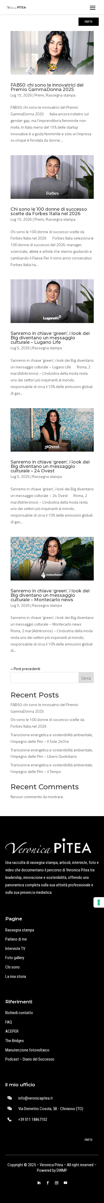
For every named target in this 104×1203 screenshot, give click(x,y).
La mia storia (15, 976)
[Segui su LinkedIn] (38, 1182)
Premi (39, 95)
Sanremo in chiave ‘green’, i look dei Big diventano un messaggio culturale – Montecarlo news (50, 595)
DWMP (62, 1170)
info (89, 21)
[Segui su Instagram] (56, 1182)
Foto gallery (14, 957)
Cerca (86, 678)
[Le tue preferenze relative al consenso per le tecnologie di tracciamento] (98, 902)
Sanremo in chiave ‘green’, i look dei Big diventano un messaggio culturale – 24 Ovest (50, 466)
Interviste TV (15, 948)
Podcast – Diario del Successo (29, 1059)
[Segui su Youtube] (65, 1182)
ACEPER (12, 1031)
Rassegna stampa (60, 95)
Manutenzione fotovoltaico (27, 1050)
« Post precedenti (25, 668)
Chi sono (12, 967)
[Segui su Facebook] (47, 1182)
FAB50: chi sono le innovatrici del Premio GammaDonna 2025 (47, 87)
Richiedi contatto (19, 1012)
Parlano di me (16, 939)
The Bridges (14, 1040)
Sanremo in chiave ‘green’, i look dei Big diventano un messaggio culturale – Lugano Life (50, 338)
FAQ (8, 1022)
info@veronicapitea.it (35, 1098)
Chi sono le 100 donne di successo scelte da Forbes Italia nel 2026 (49, 211)
